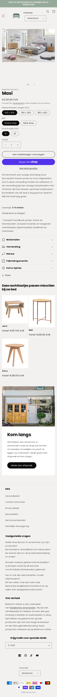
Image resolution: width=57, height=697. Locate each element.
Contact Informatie (15, 502)
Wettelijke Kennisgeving (17, 526)
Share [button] (8, 275)
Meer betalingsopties (28, 168)
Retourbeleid (11, 514)
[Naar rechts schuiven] (34, 85)
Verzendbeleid (12, 496)
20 (15, 133)
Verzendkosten (18, 103)
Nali (31, 330)
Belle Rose (28, 123)
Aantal (5, 139)
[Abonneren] (49, 645)
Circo (5, 371)
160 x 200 (26, 112)
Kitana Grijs (11, 123)
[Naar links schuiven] (23, 85)
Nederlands (33, 18)
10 (6, 133)
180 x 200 (42, 112)
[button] (3, 16)
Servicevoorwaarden (15, 520)
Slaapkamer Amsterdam (23, 607)
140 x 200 (9, 112)
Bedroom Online (31, 692)
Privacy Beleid (12, 508)
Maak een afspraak (21, 465)
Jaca (4, 326)
